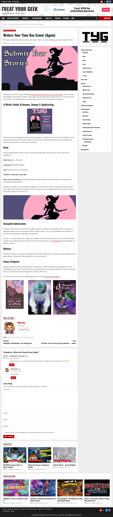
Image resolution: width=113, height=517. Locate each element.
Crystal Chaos (88, 142)
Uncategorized (85, 149)
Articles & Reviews (12, 18)
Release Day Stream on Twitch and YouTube (38, 466)
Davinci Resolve (87, 86)
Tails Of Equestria (87, 131)
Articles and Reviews (86, 50)
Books (6, 460)
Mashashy (7, 43)
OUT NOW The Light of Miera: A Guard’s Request (12, 466)
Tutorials (25, 18)
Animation (85, 53)
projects (18, 337)
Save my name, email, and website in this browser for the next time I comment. (29, 432)
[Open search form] (96, 18)
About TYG (48, 18)
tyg (22, 337)
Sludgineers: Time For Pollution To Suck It (15, 500)
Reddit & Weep (86, 124)
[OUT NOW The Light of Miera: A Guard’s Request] (14, 455)
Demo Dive (85, 116)
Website (5, 426)
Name (5, 413)
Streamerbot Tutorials (88, 94)
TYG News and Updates (9, 30)
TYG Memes (66, 18)
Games (84, 60)
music (84, 64)
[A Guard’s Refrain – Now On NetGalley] (64, 455)
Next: (58, 342)
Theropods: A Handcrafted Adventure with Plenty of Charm (43, 500)
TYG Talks (85, 146)
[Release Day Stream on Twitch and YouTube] (39, 455)
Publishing (56, 241)
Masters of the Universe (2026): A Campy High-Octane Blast (97, 500)
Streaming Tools (87, 98)
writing (31, 337)
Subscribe (107, 18)
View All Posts (24, 329)
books (9, 337)
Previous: (17, 342)
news (13, 337)
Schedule (57, 18)
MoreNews (69, 515)
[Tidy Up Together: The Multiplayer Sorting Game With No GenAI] (70, 487)
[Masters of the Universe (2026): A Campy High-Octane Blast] (97, 487)
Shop (72, 18)
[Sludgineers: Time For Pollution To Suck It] (16, 487)
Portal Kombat (86, 120)
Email (5, 419)
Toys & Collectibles (88, 72)
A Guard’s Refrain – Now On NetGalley (64, 465)
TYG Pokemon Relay (88, 139)
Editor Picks (84, 80)
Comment (7, 389)
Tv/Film (85, 76)
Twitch (84, 102)
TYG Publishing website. (51, 276)
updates (26, 337)
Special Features (87, 68)
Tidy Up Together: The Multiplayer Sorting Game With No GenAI (70, 500)
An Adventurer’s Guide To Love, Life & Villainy (46, 94)
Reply (11, 365)
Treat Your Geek (20, 8)
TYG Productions (37, 18)
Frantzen (88, 503)
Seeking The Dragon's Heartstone (91, 127)
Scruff (6, 469)
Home (3, 18)
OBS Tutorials (86, 90)
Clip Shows (85, 112)
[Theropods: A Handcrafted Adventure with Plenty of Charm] (43, 487)
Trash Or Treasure (87, 135)
